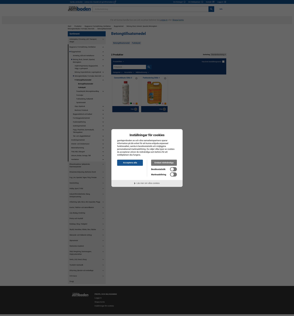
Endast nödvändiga (164, 163)
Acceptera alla (130, 163)
